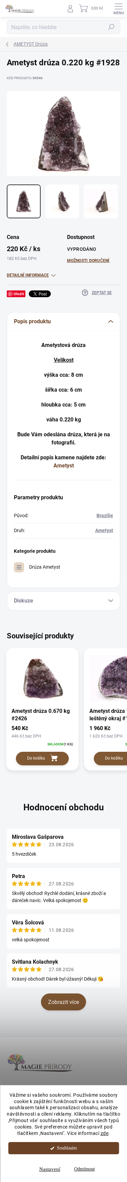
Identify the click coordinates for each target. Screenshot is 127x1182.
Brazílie (105, 515)
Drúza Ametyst (44, 567)
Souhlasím (67, 1148)
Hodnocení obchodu (63, 807)
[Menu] (118, 8)
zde (105, 1133)
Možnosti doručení (88, 260)
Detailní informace (28, 275)
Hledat (111, 27)
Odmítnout (84, 1169)
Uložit (19, 293)
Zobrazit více (63, 1002)
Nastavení (49, 1169)
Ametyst (64, 465)
